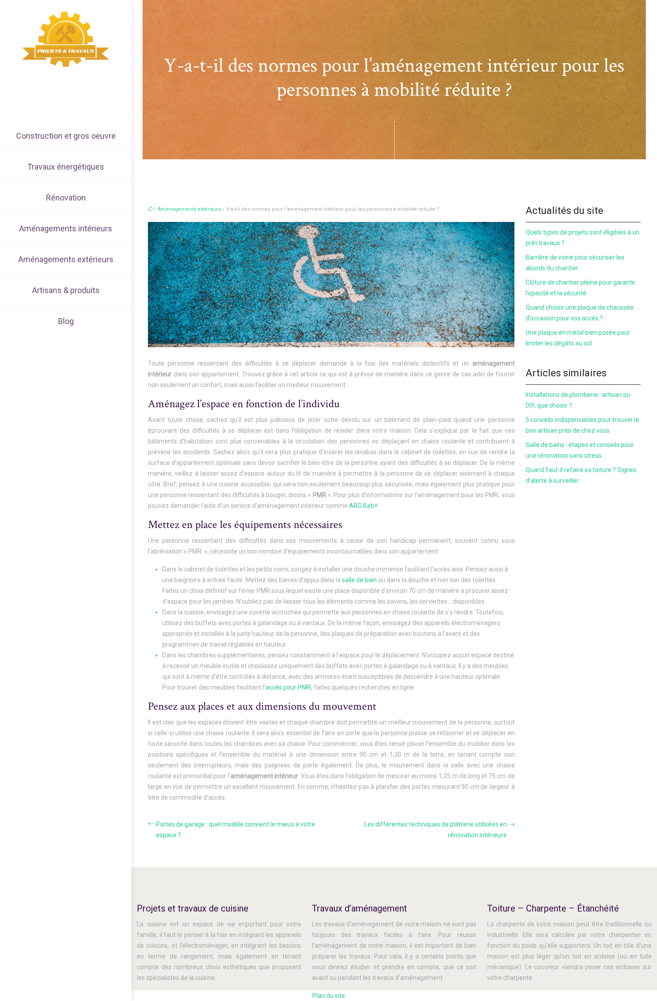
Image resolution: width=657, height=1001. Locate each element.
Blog (66, 321)
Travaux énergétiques (65, 166)
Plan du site (328, 995)
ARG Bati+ (363, 505)
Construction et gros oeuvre (66, 136)
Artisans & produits (66, 290)
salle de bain (359, 580)
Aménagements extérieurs (66, 259)
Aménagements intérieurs (65, 228)
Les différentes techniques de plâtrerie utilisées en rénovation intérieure (435, 830)
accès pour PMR (288, 687)
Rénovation (66, 197)
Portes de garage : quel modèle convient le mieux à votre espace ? (235, 830)
